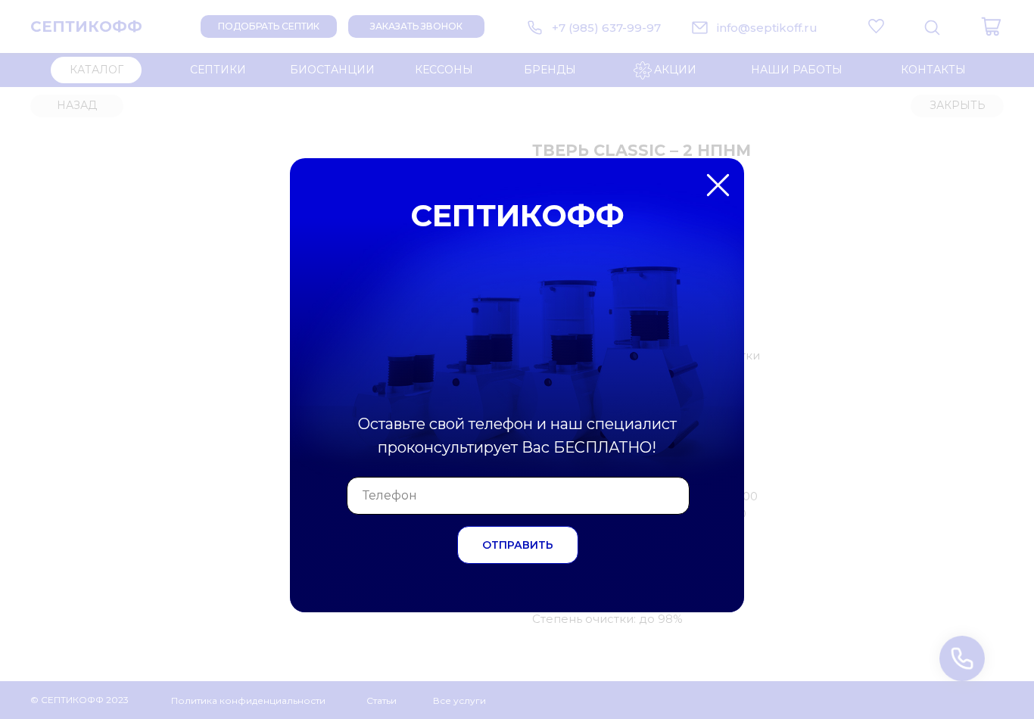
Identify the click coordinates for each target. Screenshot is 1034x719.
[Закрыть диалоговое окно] (1010, 24)
